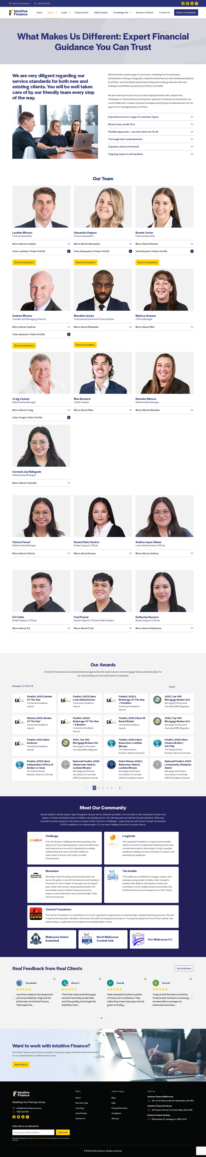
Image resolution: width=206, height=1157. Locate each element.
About (51, 12)
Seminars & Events (145, 12)
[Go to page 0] (98, 1018)
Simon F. (75, 982)
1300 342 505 (44, 3)
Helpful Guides (101, 12)
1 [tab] (94, 787)
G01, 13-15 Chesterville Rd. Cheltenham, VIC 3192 (173, 1100)
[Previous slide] (86, 788)
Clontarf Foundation (58, 909)
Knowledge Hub (120, 12)
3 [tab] (103, 787)
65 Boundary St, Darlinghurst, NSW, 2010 (169, 1119)
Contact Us (164, 12)
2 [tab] (98, 787)
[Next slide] (119, 788)
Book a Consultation (21, 3)
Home (39, 12)
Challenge (52, 836)
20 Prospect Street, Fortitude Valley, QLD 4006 (172, 1110)
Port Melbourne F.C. (160, 939)
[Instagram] (196, 3)
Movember (52, 871)
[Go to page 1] (101, 1018)
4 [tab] (107, 787)
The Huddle (129, 871)
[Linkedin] (192, 3)
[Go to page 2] (104, 1018)
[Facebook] (183, 3)
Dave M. (120, 982)
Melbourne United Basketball (57, 938)
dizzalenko (31, 982)
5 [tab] (111, 787)
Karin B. (166, 982)
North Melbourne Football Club (107, 938)
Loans (64, 12)
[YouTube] (187, 3)
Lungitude (128, 836)
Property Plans (81, 12)
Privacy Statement (41, 1138)
